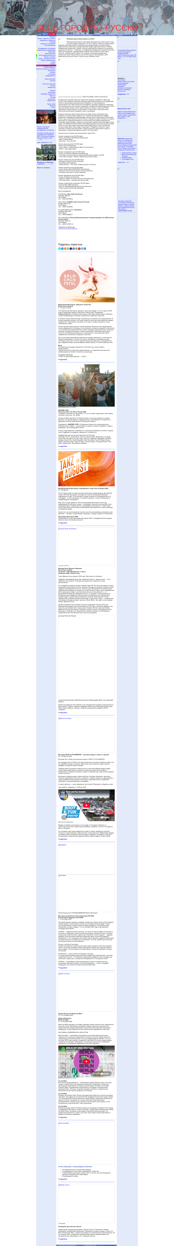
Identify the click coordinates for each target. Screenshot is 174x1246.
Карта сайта (51, 104)
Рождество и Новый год (47, 40)
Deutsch (52, 90)
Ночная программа (124, 89)
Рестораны (51, 70)
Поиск (53, 107)
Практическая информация (46, 50)
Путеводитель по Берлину (46, 48)
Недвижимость (50, 76)
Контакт (52, 85)
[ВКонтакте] (62, 248)
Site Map (52, 105)
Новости (52, 37)
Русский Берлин (50, 45)
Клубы (53, 62)
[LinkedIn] (85, 248)
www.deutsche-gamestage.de (67, 228)
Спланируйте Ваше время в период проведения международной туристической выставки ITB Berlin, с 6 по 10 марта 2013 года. (127, 54)
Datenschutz (51, 100)
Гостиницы (51, 74)
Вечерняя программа (125, 88)
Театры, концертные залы (46, 58)
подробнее (63, 839)
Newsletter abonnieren (48, 94)
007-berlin (121, 138)
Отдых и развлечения (48, 60)
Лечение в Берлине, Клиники (45, 69)
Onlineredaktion (127, 157)
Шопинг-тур (121, 91)
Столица (52, 42)
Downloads (51, 92)
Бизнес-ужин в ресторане (126, 81)
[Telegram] (68, 248)
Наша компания (50, 79)
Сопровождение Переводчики (123, 83)
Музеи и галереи (49, 57)
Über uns (52, 95)
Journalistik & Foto (128, 159)
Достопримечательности (47, 55)
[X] (71, 248)
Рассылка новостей (48, 84)
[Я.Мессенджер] (59, 248)
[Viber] (73, 248)
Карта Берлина (50, 53)
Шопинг (52, 64)
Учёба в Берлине (49, 67)
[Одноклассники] (65, 248)
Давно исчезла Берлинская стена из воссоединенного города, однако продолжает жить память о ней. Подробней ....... (127, 113)
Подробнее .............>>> (45, 163)
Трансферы (121, 80)
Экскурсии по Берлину (47, 43)
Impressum (51, 99)
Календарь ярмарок (48, 65)
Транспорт (51, 52)
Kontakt (52, 97)
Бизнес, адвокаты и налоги (46, 38)
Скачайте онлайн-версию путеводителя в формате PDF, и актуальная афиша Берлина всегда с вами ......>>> (45, 136)
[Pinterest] (79, 248)
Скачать (52, 80)
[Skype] (82, 248)
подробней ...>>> (123, 162)
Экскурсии (121, 86)
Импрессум (51, 87)
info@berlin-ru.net (46, 142)
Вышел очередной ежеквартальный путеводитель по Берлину (45, 128)
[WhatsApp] (76, 248)
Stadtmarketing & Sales (129, 153)
